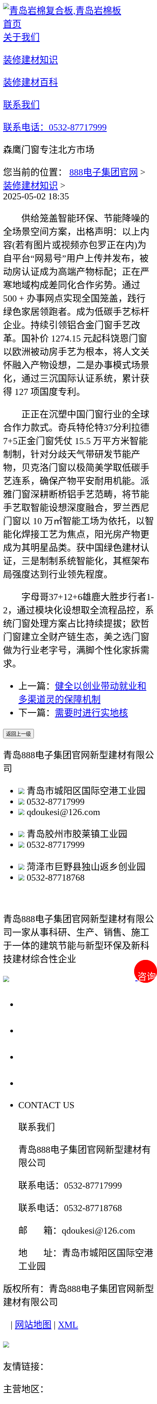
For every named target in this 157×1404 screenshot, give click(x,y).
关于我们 (39, 1004)
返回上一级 (18, 734)
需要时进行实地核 (91, 713)
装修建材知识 (30, 186)
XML (68, 1325)
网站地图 (33, 1325)
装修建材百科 (50, 1056)
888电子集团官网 (103, 172)
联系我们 (39, 1083)
